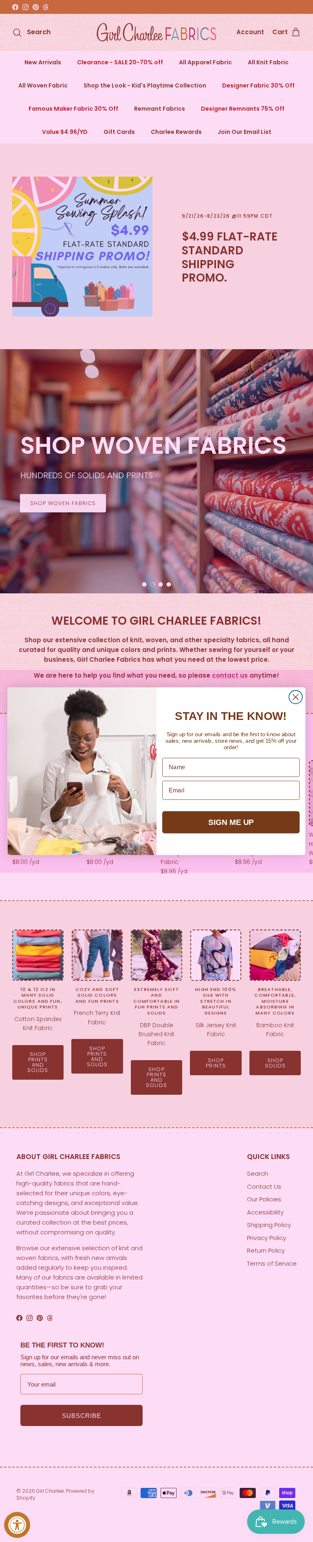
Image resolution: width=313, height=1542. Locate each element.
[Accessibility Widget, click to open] (17, 1525)
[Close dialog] (295, 697)
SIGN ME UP (230, 822)
